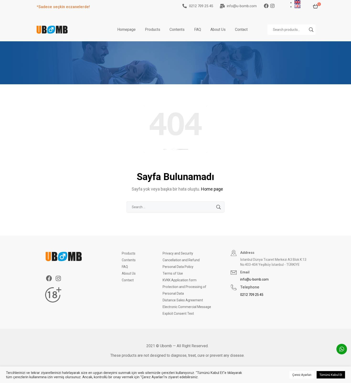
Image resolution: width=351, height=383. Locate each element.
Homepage (126, 29)
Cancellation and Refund (181, 260)
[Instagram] (276, 6)
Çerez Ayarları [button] (301, 375)
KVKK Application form (180, 280)
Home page (212, 189)
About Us (218, 29)
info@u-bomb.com (242, 6)
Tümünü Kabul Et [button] (330, 375)
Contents (177, 29)
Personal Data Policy (178, 267)
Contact (241, 29)
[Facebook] (266, 6)
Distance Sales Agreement (183, 300)
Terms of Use (173, 273)
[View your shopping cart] (315, 6)
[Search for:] (175, 207)
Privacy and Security (178, 253)
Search (310, 29)
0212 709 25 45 (201, 6)
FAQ (197, 29)
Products (152, 29)
